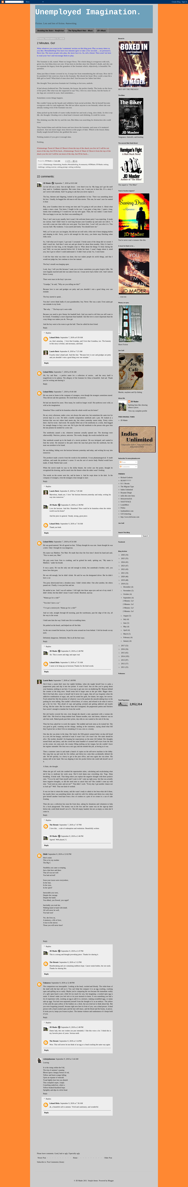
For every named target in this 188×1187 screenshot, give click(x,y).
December (127, 587)
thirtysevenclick (126, 499)
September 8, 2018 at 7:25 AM (71, 351)
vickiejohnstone (49, 1059)
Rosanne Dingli (126, 493)
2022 (123, 569)
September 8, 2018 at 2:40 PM (72, 651)
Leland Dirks (54, 337)
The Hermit (54, 825)
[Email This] (66, 161)
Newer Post (42, 1158)
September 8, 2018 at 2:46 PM (72, 836)
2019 (123, 580)
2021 (123, 573)
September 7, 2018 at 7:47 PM (70, 825)
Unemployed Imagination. (88, 12)
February (126, 637)
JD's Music (101, 31)
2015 (123, 653)
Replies (48, 333)
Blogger (111, 1181)
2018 (123, 584)
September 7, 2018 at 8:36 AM (65, 372)
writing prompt (62, 167)
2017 (123, 646)
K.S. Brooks (125, 484)
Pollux (123, 508)
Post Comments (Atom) (55, 1162)
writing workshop (74, 167)
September (127, 598)
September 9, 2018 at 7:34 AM (71, 524)
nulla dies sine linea (128, 496)
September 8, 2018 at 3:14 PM (70, 1041)
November (127, 591)
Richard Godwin (126, 478)
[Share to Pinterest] (76, 161)
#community (83, 164)
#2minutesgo (48, 164)
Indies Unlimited (127, 490)
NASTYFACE (126, 502)
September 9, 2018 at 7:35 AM (71, 662)
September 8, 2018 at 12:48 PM (62, 983)
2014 (123, 656)
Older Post (108, 1158)
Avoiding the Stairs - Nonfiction (50, 31)
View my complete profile (137, 411)
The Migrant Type (127, 487)
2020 (123, 577)
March (125, 634)
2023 (123, 566)
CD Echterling (126, 514)
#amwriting (57, 164)
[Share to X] (71, 161)
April (125, 630)
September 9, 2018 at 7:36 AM (71, 1103)
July (125, 619)
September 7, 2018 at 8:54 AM (65, 542)
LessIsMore (125, 505)
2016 (123, 649)
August (126, 616)
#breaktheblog (73, 164)
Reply (45, 328)
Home (75, 1158)
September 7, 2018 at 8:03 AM (66, 183)
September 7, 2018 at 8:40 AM (65, 392)
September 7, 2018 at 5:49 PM (64, 680)
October (126, 594)
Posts (123, 462)
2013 (123, 660)
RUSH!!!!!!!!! (126, 481)
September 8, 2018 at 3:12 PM (70, 962)
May (125, 627)
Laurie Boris (54, 351)
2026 (123, 555)
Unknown (47, 983)
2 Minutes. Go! (128, 601)
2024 (123, 562)
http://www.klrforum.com (130, 517)
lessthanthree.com (127, 511)
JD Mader (99, 164)
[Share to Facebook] (74, 161)
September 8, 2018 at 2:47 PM (72, 951)
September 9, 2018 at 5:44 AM (67, 1059)
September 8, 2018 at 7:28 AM (71, 491)
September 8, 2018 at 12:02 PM (59, 854)
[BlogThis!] (69, 161)
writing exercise (51, 167)
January (126, 641)
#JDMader (91, 164)
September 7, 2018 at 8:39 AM (71, 337)
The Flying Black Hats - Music (80, 31)
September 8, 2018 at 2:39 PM (72, 505)
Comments (125, 467)
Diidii (45, 854)
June (125, 623)
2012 (123, 664)
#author (64, 164)
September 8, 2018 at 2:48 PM (72, 1027)
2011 (123, 667)
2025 (123, 558)
